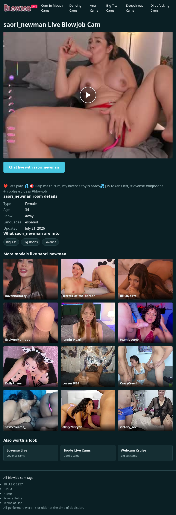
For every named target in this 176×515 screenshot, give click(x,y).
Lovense (50, 242)
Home (7, 494)
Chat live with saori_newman (34, 167)
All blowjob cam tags (18, 478)
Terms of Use (12, 503)
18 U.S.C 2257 (13, 484)
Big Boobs (30, 242)
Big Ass (11, 242)
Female (31, 203)
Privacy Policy (13, 498)
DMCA (7, 489)
